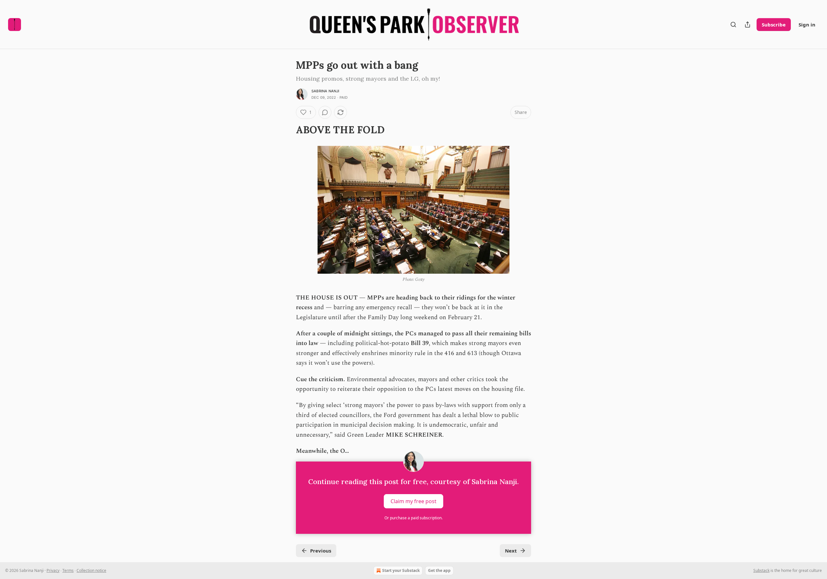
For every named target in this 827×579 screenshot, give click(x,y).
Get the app (439, 570)
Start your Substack (401, 570)
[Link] (287, 130)
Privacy (53, 570)
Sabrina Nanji (325, 91)
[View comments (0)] (325, 112)
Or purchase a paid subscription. (413, 518)
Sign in (807, 24)
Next (511, 550)
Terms (68, 570)
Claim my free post (413, 500)
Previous (320, 550)
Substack (761, 570)
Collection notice (91, 570)
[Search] (733, 24)
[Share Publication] (747, 24)
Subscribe (774, 24)
